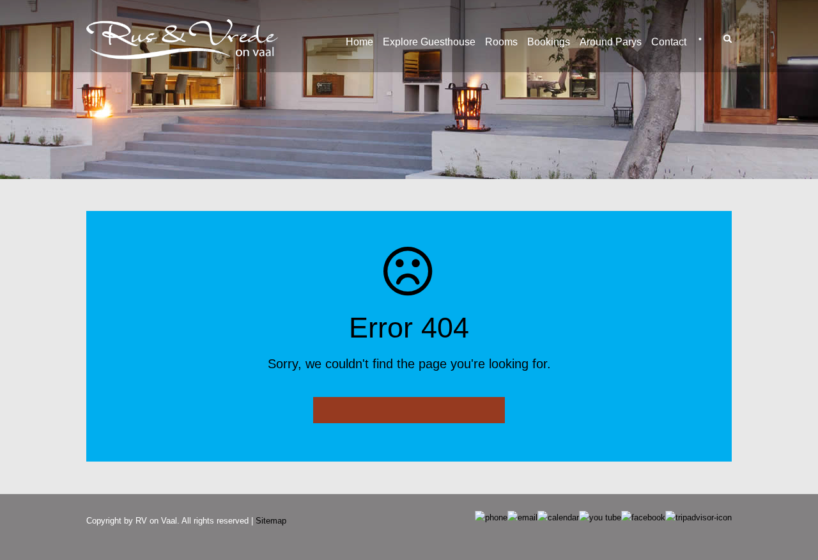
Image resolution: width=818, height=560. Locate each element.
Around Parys (611, 41)
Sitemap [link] (271, 520)
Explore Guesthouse (429, 41)
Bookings (548, 41)
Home (359, 41)
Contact (668, 41)
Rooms (501, 41)
